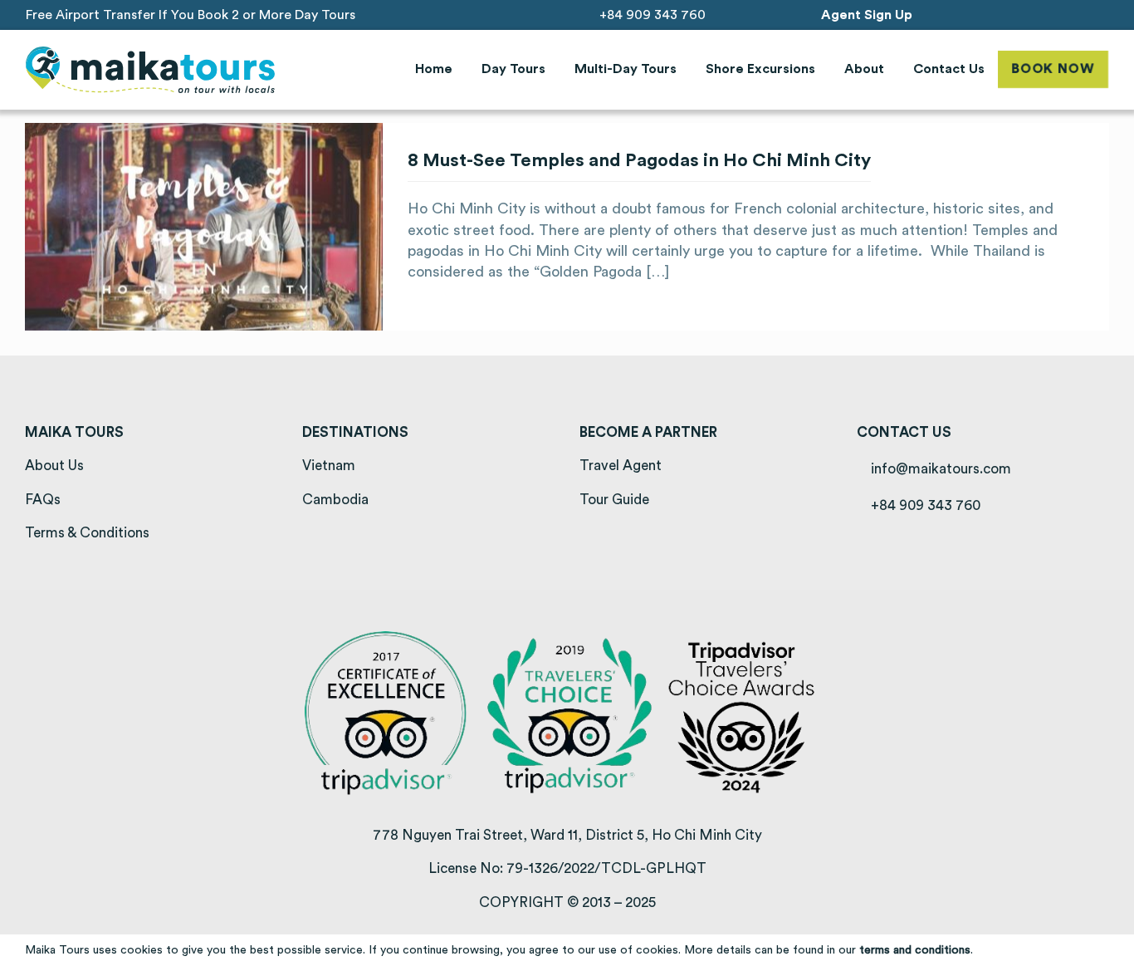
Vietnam (328, 465)
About (864, 69)
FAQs (43, 500)
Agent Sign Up (866, 15)
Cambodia (335, 500)
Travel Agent (620, 465)
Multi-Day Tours (625, 69)
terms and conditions (914, 950)
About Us (54, 465)
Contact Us (949, 69)
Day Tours (513, 69)
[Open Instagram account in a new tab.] (1056, 14)
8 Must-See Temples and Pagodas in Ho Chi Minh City (639, 160)
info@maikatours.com (939, 469)
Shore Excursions (760, 69)
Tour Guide (614, 500)
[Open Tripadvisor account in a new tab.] (1102, 14)
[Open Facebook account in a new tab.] (1033, 14)
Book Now (1053, 69)
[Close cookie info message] (1111, 949)
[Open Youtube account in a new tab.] (1079, 14)
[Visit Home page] (150, 70)
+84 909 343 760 (651, 15)
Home (433, 69)
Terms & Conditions (87, 533)
